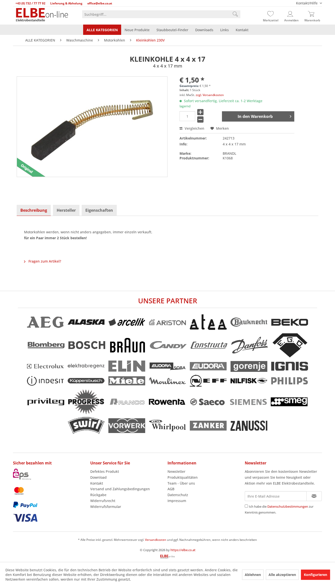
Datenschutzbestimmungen (287, 506)
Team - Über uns (181, 483)
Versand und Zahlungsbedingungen (120, 489)
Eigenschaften (99, 210)
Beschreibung (33, 210)
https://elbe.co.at (182, 550)
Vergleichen (194, 128)
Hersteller (66, 210)
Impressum (177, 500)
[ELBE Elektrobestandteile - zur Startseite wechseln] (41, 15)
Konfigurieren (315, 574)
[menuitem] (161, 14)
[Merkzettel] (270, 14)
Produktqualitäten (183, 477)
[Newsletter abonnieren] (314, 496)
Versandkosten (155, 540)
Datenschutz (178, 494)
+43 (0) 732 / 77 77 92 (30, 3)
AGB (171, 489)
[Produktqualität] (29, 170)
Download (98, 477)
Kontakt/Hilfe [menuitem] (307, 3)
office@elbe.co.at (99, 3)
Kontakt (96, 483)
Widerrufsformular (105, 506)
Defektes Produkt (104, 471)
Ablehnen (253, 574)
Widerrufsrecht (102, 500)
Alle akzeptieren (282, 574)
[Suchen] (235, 14)
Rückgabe (98, 494)
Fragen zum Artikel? (44, 261)
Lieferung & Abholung (66, 3)
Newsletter (176, 471)
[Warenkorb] (312, 14)
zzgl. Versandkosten (210, 95)
